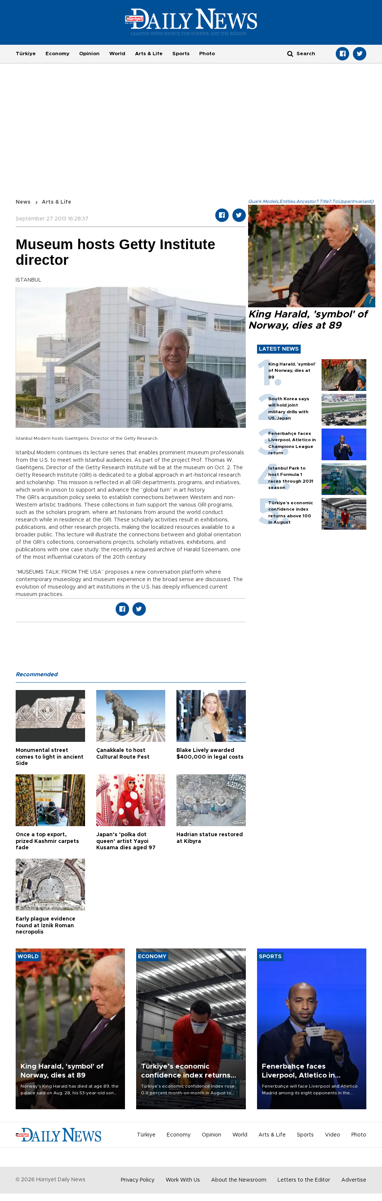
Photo (207, 53)
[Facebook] (342, 53)
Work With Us (183, 1180)
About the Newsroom (238, 1180)
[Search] (290, 53)
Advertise (353, 1180)
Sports (181, 53)
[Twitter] (359, 53)
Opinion (89, 53)
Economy (57, 53)
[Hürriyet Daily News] (191, 21)
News (23, 202)
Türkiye (26, 53)
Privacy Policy (137, 1180)
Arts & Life (149, 53)
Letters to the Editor (304, 1180)
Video (332, 1135)
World (117, 53)
